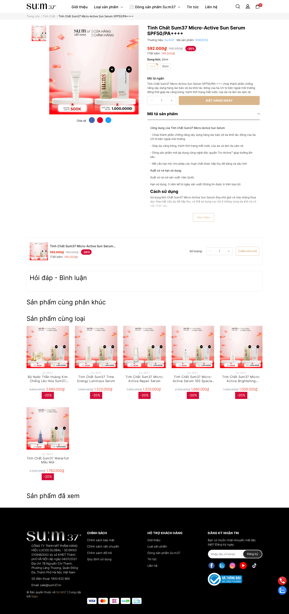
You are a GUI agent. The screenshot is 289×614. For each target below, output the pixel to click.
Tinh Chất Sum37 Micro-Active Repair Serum (144, 379)
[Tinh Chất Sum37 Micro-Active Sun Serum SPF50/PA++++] (94, 69)
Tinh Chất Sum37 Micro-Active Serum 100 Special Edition (193, 381)
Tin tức (152, 559)
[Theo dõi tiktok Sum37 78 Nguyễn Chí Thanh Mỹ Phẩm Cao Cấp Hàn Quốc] (254, 565)
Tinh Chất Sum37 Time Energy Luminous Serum (96, 379)
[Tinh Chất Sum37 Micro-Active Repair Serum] (144, 347)
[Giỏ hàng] (257, 6)
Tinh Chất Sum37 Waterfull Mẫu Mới (48, 460)
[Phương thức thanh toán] (114, 601)
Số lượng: (196, 251)
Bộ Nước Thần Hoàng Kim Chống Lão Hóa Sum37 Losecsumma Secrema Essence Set (48, 383)
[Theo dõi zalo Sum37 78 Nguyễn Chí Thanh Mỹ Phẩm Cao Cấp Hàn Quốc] (222, 565)
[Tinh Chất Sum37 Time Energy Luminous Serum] (96, 347)
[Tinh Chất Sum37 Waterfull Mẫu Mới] (48, 428)
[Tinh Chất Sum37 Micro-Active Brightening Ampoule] (241, 347)
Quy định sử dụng (99, 559)
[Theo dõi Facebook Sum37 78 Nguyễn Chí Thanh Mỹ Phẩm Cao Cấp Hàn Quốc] (211, 565)
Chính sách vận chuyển (103, 546)
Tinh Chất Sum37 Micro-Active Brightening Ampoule (241, 381)
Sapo (34, 596)
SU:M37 (61, 592)
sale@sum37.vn (50, 585)
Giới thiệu (153, 540)
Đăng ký (252, 554)
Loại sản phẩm (157, 546)
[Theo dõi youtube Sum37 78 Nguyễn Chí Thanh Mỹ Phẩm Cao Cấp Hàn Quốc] (243, 565)
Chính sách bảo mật (100, 540)
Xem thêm (203, 217)
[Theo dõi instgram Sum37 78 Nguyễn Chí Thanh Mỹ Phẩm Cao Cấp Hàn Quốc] (232, 565)
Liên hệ (152, 565)
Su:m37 (170, 40)
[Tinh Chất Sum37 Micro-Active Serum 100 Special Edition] (193, 347)
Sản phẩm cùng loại (56, 318)
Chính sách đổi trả (99, 553)
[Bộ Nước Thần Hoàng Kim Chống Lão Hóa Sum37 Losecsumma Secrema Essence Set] (48, 347)
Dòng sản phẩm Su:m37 (163, 553)
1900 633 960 (60, 578)
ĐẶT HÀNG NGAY (219, 100)
